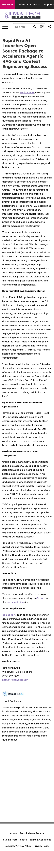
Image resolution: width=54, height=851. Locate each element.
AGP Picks (7, 4)
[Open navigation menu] (5, 27)
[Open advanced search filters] (41, 26)
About (13, 833)
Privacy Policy (41, 846)
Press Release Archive (32, 833)
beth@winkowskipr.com (15, 679)
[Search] (34, 26)
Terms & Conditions (40, 839)
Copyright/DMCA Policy (18, 846)
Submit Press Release (15, 839)
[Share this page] (50, 27)
